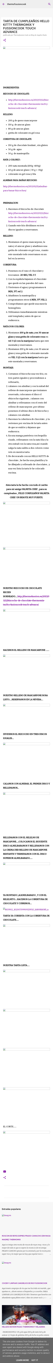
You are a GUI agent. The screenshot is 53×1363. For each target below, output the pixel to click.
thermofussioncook (16, 4)
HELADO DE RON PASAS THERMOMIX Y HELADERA (23, 1327)
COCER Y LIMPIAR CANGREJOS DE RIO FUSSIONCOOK (24, 1283)
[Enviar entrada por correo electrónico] (4, 1172)
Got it (34, 1360)
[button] (4, 40)
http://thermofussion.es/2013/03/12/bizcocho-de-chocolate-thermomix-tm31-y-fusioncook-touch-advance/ (28, 104)
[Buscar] (49, 4)
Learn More (22, 1360)
